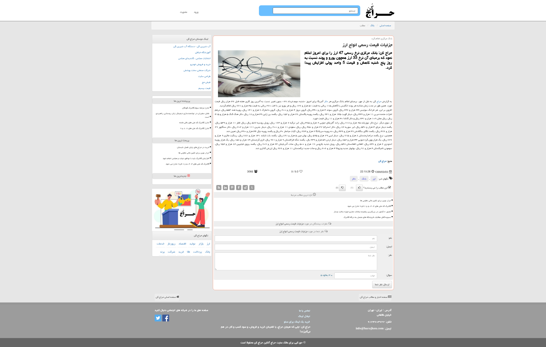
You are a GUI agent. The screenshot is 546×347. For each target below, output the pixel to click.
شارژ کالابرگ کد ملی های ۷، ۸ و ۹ (194, 128)
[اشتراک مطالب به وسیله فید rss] (219, 187)
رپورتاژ (171, 243)
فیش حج (206, 82)
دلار (326, 101)
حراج (379, 101)
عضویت (183, 12)
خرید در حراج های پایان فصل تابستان (193, 147)
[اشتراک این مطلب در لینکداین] (225, 187)
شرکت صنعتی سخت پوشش (197, 70)
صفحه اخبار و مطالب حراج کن (374, 297)
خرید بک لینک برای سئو (297, 321)
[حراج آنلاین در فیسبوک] (165, 318)
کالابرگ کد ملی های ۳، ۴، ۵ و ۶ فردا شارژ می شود (369, 206)
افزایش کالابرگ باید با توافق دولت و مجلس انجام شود (186, 158)
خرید (181, 251)
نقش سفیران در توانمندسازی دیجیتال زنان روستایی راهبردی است (182, 115)
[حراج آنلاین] (380, 5)
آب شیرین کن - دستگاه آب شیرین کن (192, 46)
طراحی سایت (204, 76)
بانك (364, 178)
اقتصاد (182, 243)
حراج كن (382, 161)
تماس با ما (304, 310)
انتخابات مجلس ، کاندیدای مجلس (194, 58)
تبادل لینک (304, 316)
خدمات (160, 243)
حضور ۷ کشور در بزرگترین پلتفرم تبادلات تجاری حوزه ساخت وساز (362, 212)
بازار (201, 243)
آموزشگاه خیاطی (203, 52)
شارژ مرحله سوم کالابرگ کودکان (195, 108)
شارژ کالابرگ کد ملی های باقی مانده (194, 122)
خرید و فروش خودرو (200, 64)
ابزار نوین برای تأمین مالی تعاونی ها (375, 200)
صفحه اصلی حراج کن (166, 297)
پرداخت (197, 251)
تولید (192, 243)
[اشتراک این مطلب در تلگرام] (245, 187)
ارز (374, 178)
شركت (171, 251)
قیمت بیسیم (205, 88)
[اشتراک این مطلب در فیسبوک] (239, 187)
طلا (188, 251)
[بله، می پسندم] (359, 188)
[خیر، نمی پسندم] (342, 188)
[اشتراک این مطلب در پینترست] (232, 187)
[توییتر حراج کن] (158, 318)
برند (162, 251)
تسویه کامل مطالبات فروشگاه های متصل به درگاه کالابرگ (367, 217)
